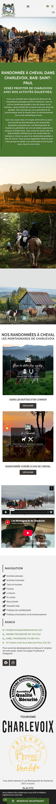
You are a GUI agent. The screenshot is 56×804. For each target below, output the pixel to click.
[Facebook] (47, 6)
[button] (28, 6)
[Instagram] (52, 6)
